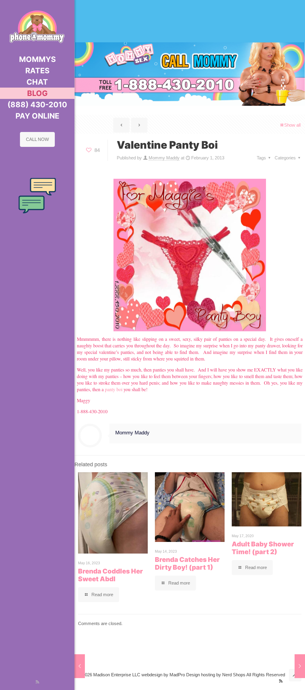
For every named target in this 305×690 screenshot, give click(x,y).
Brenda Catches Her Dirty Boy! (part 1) (187, 563)
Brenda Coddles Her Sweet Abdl (110, 575)
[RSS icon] (37, 681)
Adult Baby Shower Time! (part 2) (263, 548)
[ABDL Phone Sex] (37, 26)
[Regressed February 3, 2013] (300, 666)
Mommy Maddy (164, 157)
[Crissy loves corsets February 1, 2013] (79, 666)
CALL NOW (37, 139)
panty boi (113, 389)
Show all (292, 125)
